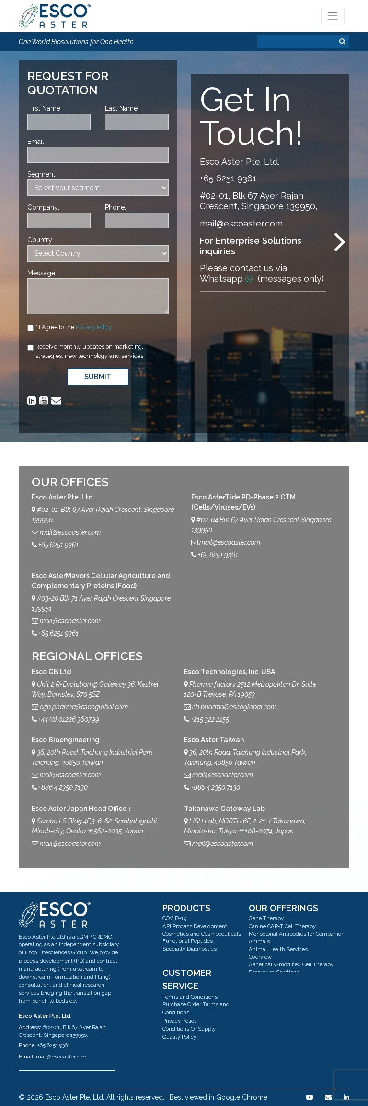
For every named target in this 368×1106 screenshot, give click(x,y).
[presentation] (340, 241)
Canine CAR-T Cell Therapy (282, 926)
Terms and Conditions (190, 996)
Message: (42, 273)
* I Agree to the (73, 327)
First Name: (44, 108)
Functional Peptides (187, 941)
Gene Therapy (266, 918)
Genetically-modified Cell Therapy (291, 964)
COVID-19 (174, 918)
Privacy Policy (94, 327)
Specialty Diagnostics (189, 948)
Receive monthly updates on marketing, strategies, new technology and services (89, 351)
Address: (30, 1027)
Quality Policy (179, 1037)
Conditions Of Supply (189, 1028)
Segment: (42, 174)
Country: (40, 240)
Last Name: (122, 108)
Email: (36, 141)
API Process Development (194, 926)
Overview (260, 956)
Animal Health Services (278, 949)
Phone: (115, 207)
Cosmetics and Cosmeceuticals (201, 933)
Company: (43, 207)
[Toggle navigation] (333, 16)
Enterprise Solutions (274, 972)
